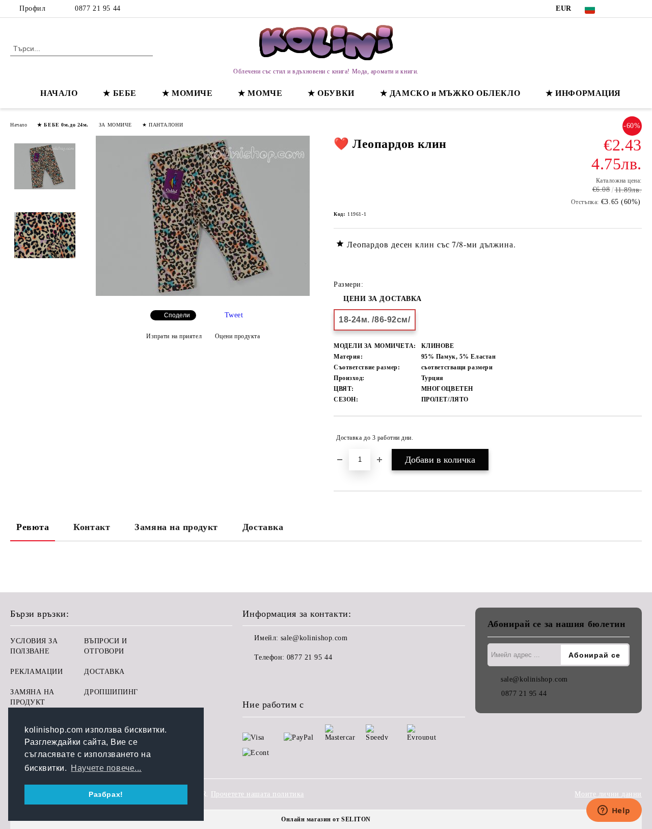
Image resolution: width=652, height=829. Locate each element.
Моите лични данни (608, 794)
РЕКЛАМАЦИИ (36, 671)
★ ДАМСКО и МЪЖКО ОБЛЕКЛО (450, 93)
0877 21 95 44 (97, 8)
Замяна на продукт (176, 527)
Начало (18, 125)
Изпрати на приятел (174, 336)
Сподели (177, 315)
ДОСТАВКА (104, 671)
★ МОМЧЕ (260, 93)
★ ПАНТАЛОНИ (162, 125)
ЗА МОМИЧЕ (115, 125)
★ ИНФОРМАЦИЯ (583, 93)
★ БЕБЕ (119, 93)
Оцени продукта (237, 336)
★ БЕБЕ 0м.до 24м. (63, 125)
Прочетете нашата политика (257, 794)
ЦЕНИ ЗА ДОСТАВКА (382, 299)
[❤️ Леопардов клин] (203, 293)
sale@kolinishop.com (314, 638)
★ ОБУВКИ (331, 93)
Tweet (234, 315)
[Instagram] (636, 8)
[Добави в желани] (634, 438)
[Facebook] (621, 8)
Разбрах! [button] (106, 794)
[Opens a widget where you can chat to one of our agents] (614, 811)
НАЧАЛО (58, 93)
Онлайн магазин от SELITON (326, 819)
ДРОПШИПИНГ (111, 692)
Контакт (91, 527)
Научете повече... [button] (106, 768)
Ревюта (32, 527)
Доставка (262, 527)
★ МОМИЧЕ (187, 93)
